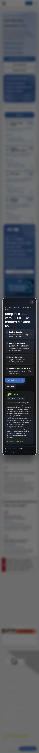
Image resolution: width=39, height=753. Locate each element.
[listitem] (19, 334)
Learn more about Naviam (15, 441)
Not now (10, 386)
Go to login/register (11, 452)
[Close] (32, 302)
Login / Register (13, 380)
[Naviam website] (13, 394)
